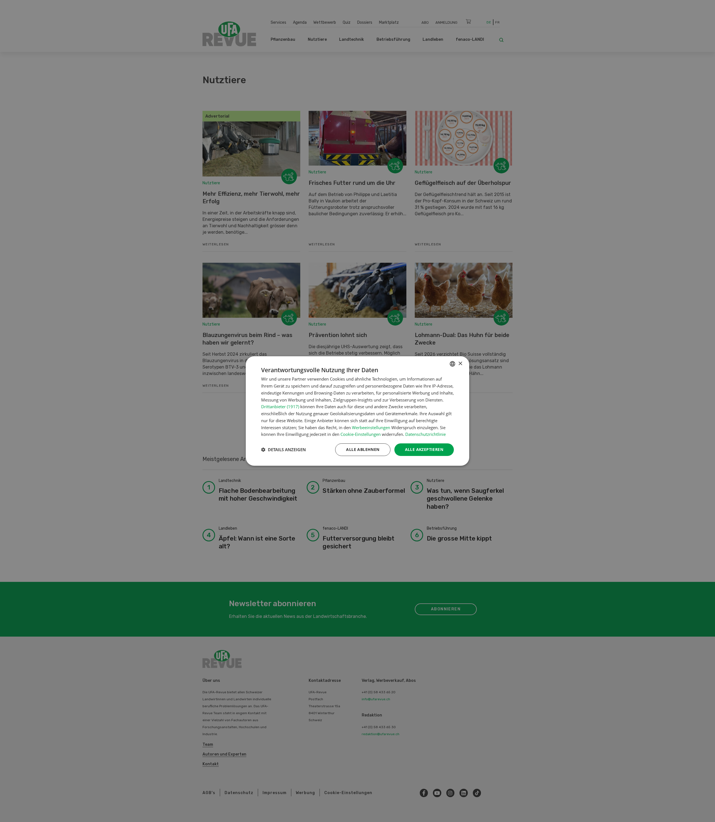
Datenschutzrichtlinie (425, 434)
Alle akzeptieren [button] (424, 449)
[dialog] (357, 411)
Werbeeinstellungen (371, 427)
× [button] (460, 364)
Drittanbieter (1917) (280, 406)
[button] (283, 450)
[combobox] (452, 364)
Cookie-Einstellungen (360, 434)
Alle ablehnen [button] (362, 449)
